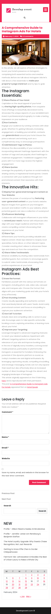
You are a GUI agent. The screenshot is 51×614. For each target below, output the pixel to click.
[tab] (45, 10)
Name (5, 437)
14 (19, 581)
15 (26, 581)
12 (7, 581)
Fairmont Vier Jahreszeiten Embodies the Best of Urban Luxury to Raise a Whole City (25, 558)
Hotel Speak (32, 387)
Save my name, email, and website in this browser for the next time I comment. (25, 474)
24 (38, 584)
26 (7, 587)
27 (13, 587)
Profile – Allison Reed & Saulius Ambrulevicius (24, 529)
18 (44, 581)
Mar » (28, 596)
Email (5, 447)
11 (44, 578)
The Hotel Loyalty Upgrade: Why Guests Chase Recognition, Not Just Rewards (25, 543)
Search (7, 505)
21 (19, 584)
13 (13, 581)
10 (38, 578)
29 (26, 587)
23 (32, 584)
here (4, 380)
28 (19, 587)
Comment (7, 412)
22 (26, 584)
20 (13, 584)
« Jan (22, 596)
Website (6, 458)
